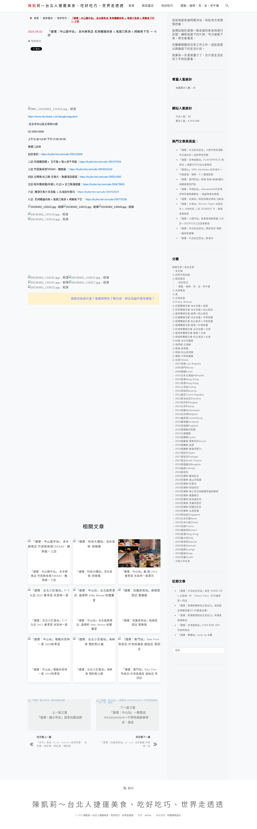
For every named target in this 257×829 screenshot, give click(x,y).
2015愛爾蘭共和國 (185, 429)
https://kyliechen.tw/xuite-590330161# (90, 169)
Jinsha (147, 815)
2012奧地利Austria (186, 391)
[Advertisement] (93, 79)
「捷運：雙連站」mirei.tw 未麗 (195, 635)
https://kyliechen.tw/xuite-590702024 (98, 191)
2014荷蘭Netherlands (187, 410)
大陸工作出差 (182, 561)
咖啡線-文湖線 (183, 344)
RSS (131, 788)
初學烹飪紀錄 (182, 274)
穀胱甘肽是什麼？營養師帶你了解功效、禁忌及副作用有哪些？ (113, 298)
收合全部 (189, 267)
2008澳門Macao (184, 367)
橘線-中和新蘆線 (184, 356)
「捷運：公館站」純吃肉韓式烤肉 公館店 (201, 199)
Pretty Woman (183, 302)
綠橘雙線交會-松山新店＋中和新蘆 (194, 321)
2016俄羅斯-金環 (184, 445)
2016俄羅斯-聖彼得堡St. (188, 449)
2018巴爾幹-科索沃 (186, 483)
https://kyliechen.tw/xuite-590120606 (62, 154)
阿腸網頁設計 (174, 815)
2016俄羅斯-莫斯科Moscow (190, 441)
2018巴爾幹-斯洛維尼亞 (188, 499)
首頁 (36, 18)
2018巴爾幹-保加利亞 (187, 487)
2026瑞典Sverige (185, 549)
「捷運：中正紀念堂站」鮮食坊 (196, 238)
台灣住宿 (180, 298)
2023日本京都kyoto (186, 518)
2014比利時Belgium (186, 414)
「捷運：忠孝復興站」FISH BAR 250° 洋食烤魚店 (198, 627)
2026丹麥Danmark (185, 545)
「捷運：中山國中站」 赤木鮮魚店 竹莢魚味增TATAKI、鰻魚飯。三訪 (49, 575)
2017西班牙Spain (185, 453)
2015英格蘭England (186, 425)
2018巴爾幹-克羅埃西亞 (188, 503)
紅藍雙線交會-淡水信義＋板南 (191, 305)
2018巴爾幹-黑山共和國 (188, 479)
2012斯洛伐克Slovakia (188, 398)
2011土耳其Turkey (185, 387)
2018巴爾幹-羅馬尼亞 (187, 476)
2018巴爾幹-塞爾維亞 (187, 495)
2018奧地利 (181, 472)
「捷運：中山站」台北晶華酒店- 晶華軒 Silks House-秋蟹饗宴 (94, 624)
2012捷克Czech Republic (189, 394)
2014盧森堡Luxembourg (188, 418)
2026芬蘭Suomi (184, 557)
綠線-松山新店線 (184, 352)
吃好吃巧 (62, 18)
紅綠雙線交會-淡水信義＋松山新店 (194, 309)
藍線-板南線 (181, 348)
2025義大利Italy (184, 538)
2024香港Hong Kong (187, 534)
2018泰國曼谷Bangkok (188, 464)
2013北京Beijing (184, 406)
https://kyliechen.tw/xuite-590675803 (103, 184)
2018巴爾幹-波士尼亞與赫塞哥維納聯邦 (197, 491)
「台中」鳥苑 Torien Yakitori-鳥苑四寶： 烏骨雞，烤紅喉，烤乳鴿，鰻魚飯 (62, 744)
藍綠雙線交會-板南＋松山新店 (191, 313)
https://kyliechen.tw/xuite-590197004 (100, 161)
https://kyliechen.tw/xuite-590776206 (106, 199)
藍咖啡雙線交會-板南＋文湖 (190, 333)
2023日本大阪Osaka (186, 522)
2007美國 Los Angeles (188, 363)
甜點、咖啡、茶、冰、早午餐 (194, 286)
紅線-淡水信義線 (184, 340)
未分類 (179, 271)
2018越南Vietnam (185, 468)
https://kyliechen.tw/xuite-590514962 (100, 176)
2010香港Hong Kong (187, 379)
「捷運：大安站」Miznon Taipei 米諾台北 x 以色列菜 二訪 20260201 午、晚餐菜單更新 (201, 209)
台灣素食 (180, 290)
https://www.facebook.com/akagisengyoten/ (53, 116)
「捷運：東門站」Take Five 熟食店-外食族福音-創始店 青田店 (139, 673)
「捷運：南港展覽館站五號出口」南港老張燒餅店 (199, 618)
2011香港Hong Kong (187, 383)
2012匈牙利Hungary (186, 402)
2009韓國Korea (184, 371)
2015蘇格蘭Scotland (187, 422)
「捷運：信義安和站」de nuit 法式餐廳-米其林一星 (125, 744)
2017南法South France (188, 460)
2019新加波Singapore (187, 514)
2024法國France (184, 526)
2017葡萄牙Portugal (186, 456)
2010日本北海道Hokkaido (189, 375)
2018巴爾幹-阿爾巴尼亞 (188, 507)
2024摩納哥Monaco (186, 530)
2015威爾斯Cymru (185, 437)
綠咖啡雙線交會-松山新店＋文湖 (192, 336)
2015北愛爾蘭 (183, 433)
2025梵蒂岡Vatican (186, 541)
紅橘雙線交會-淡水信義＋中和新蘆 (194, 317)
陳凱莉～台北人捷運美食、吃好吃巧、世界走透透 (108, 815)
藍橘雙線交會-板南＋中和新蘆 (191, 325)
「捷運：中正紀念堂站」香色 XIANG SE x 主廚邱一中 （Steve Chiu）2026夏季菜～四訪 (200, 595)
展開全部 (177, 267)
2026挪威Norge (184, 553)
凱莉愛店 (48, 18)
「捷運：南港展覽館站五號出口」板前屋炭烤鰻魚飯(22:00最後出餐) (199, 608)
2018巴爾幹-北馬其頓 (187, 510)
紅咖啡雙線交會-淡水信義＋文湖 (192, 329)
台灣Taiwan (181, 360)
